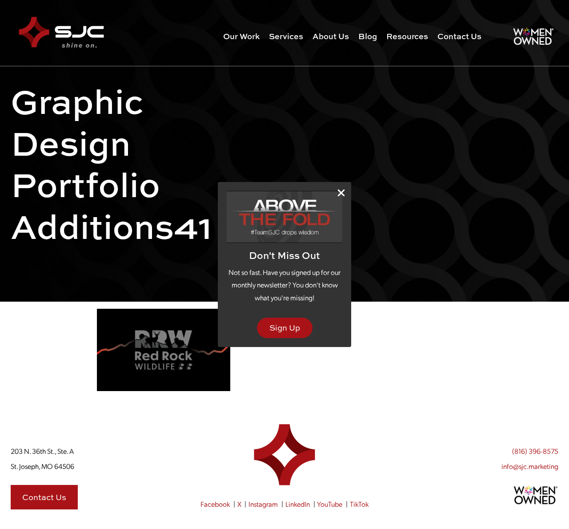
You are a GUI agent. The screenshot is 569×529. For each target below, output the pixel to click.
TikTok (359, 504)
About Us (331, 36)
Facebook (215, 504)
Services (286, 36)
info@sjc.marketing (529, 466)
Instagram (263, 504)
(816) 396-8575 (535, 451)
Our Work (241, 36)
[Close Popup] (341, 192)
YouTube (329, 504)
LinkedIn (297, 504)
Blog (367, 36)
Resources (407, 36)
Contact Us (459, 36)
